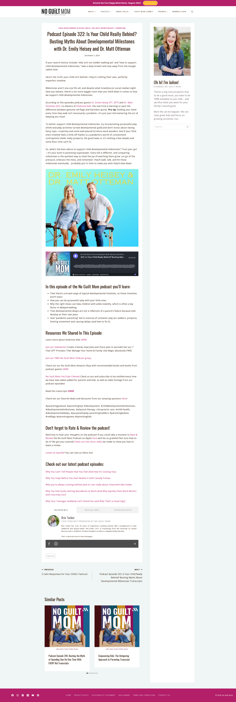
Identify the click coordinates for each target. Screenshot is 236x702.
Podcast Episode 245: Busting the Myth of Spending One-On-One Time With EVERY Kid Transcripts (67, 659)
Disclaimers (124, 695)
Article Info (92, 510)
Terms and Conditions (144, 695)
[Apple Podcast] (28, 695)
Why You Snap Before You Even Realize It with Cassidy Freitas (78, 478)
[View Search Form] (192, 11)
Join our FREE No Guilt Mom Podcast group (68, 358)
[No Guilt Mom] (56, 11)
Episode (50, 556)
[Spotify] (23, 695)
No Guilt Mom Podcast (103, 28)
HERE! (84, 339)
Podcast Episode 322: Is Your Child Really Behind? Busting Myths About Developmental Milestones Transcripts (121, 575)
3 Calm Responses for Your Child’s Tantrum (65, 572)
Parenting (121, 28)
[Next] (135, 638)
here (124, 398)
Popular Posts (123, 510)
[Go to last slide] (49, 638)
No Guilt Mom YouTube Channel (63, 376)
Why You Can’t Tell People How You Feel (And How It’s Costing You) (81, 471)
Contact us (164, 695)
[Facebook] (12, 695)
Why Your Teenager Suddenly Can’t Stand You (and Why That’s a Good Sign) (85, 501)
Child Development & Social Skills (74, 28)
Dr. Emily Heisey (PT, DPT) (105, 102)
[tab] (87, 673)
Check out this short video (88, 441)
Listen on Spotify (55, 452)
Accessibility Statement (104, 695)
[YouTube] (33, 695)
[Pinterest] (38, 695)
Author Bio (61, 510)
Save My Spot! (150, 3)
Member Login (179, 12)
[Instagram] (17, 695)
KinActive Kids (83, 106)
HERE (71, 391)
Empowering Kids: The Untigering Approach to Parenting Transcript (114, 657)
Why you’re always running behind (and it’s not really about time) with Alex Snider (89, 484)
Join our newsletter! (56, 347)
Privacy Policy (81, 695)
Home (68, 695)
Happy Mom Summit (144, 12)
